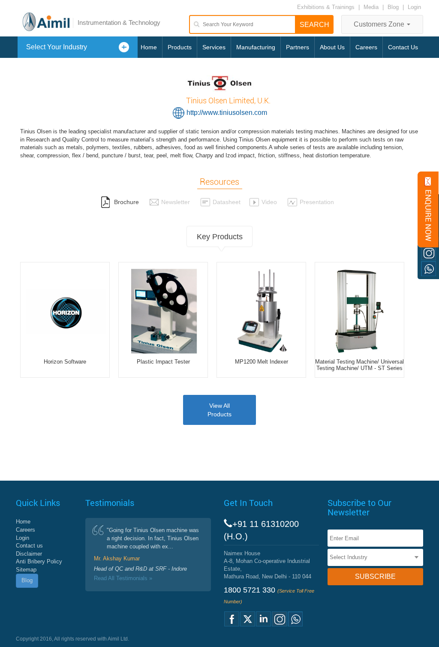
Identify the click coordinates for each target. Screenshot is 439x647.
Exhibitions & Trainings (326, 7)
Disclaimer (29, 554)
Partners (297, 47)
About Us (332, 47)
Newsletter (175, 202)
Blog (393, 7)
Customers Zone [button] (380, 24)
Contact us (29, 545)
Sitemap (26, 569)
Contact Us (403, 47)
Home (149, 47)
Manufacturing (255, 47)
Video (269, 202)
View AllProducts (219, 410)
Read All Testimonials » (123, 578)
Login (414, 7)
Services (214, 47)
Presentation (317, 202)
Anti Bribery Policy (39, 561)
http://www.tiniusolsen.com (226, 112)
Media (372, 7)
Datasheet (227, 202)
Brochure (125, 202)
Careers (366, 47)
